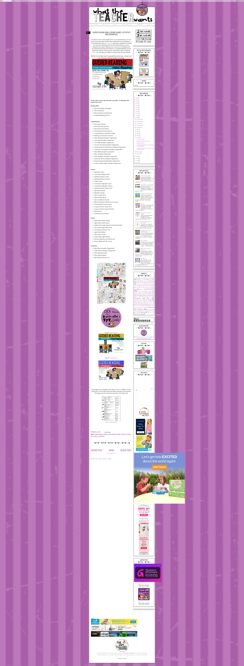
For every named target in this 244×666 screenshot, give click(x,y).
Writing (143, 312)
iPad (136, 314)
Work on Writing (144, 240)
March (138, 137)
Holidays (138, 295)
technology (140, 314)
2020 (137, 105)
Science (142, 302)
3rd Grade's (113, 358)
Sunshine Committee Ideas (146, 193)
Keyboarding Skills (140, 143)
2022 (137, 101)
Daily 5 (141, 289)
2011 (137, 160)
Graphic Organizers (138, 292)
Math (148, 298)
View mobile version (111, 453)
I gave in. (142, 203)
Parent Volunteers (148, 301)
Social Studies (137, 304)
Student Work (137, 305)
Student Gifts (151, 304)
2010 (137, 162)
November (139, 121)
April (138, 135)
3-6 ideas (136, 278)
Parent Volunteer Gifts (138, 301)
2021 (137, 103)
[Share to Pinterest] (109, 432)
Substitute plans (145, 305)
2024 (137, 98)
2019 (137, 107)
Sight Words (149, 302)
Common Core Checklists (142, 284)
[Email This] (105, 432)
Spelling (123, 434)
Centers (145, 281)
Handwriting (143, 294)
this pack (110, 43)
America (142, 278)
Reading (118, 434)
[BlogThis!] (106, 432)
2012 (137, 158)
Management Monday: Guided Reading (145, 231)
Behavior (149, 279)
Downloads (150, 289)
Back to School (150, 278)
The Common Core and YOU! (147, 184)
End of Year (141, 291)
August (138, 127)
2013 (137, 156)
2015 (137, 115)
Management (137, 298)
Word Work (151, 311)
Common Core (150, 282)
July (138, 129)
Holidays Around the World (148, 295)
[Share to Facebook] (108, 432)
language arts (126, 24)
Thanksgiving (149, 309)
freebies (139, 24)
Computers (147, 287)
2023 (137, 99)
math (115, 24)
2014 (137, 117)
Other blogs (148, 300)
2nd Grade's (113, 333)
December (139, 119)
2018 (137, 109)
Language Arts (147, 296)
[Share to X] (107, 432)
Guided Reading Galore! (146, 175)
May (138, 133)
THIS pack (95, 52)
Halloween (136, 294)
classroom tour (150, 312)
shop (148, 24)
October (139, 123)
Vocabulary (101, 436)
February (139, 151)
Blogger (124, 658)
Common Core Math (149, 285)
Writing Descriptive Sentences (143, 141)
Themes (136, 311)
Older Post (125, 450)
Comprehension (99, 434)
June (138, 131)
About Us (105, 24)
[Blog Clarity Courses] (144, 452)
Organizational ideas (138, 300)
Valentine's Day (143, 311)
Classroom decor (140, 282)
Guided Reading (112, 434)
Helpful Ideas (151, 294)
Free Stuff (149, 291)
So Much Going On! (141, 139)
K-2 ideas (138, 296)
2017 (137, 111)
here (109, 422)
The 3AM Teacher (128, 653)
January (138, 153)
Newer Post (96, 450)
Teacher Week (143, 307)
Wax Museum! (144, 258)
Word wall (137, 312)
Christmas (151, 281)
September (139, 125)
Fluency (105, 434)
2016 (137, 113)
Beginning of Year (141, 279)
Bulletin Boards (137, 281)
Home (96, 24)
